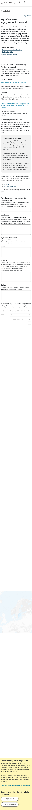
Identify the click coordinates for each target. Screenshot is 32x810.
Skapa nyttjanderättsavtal (10, 54)
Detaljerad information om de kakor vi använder (15, 785)
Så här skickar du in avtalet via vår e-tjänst (13, 82)
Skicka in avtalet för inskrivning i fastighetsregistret (12, 51)
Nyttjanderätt (6, 11)
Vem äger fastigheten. (10, 186)
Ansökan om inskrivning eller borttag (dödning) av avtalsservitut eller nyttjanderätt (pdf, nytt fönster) (15, 105)
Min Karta (6, 184)
